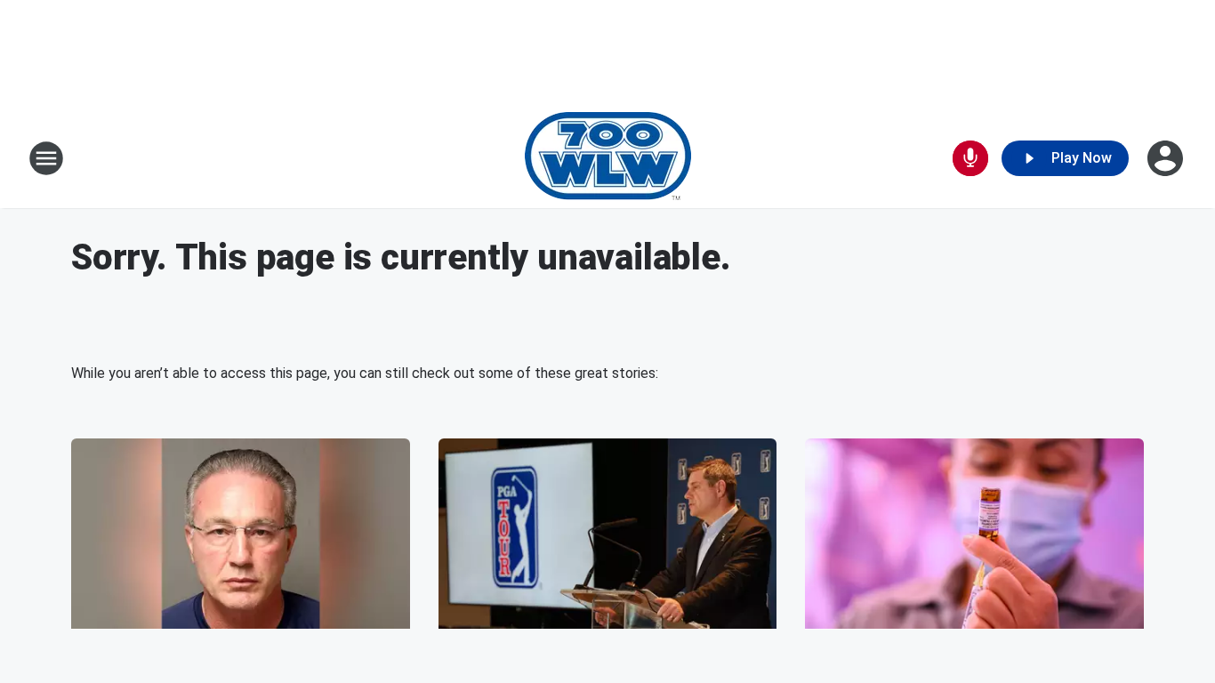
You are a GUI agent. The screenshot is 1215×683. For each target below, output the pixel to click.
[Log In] (1167, 158)
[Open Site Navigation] (46, 158)
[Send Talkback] (970, 158)
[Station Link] (608, 158)
